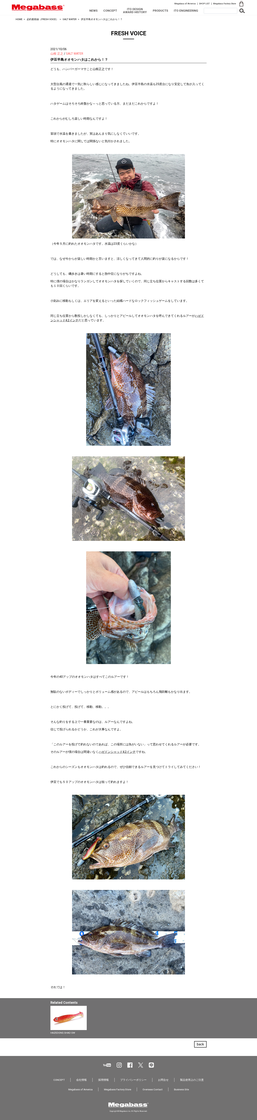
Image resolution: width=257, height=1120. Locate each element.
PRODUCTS (160, 10)
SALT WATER (70, 19)
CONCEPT (110, 10)
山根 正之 (56, 53)
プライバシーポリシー (133, 1079)
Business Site (181, 1089)
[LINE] (151, 1065)
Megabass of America (185, 3)
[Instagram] (119, 1065)
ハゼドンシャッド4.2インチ (117, 752)
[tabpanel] (128, 1021)
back (200, 1044)
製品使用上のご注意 (192, 1079)
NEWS (93, 10)
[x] (140, 1065)
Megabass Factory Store (224, 3)
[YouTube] (107, 1065)
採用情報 (103, 1079)
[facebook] (129, 1065)
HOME (19, 19)
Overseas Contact (153, 1089)
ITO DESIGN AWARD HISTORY (135, 11)
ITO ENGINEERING (186, 10)
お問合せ (163, 1079)
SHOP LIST (204, 3)
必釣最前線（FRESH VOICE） (42, 19)
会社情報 (81, 1079)
